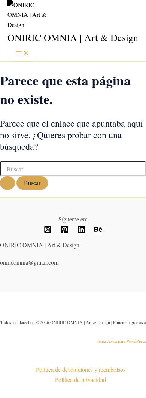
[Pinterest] (65, 231)
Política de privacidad (80, 379)
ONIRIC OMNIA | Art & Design (72, 37)
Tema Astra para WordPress (121, 341)
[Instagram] (48, 231)
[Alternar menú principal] (22, 53)
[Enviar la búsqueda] (7, 183)
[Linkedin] (81, 231)
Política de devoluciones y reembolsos (80, 369)
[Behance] (98, 231)
